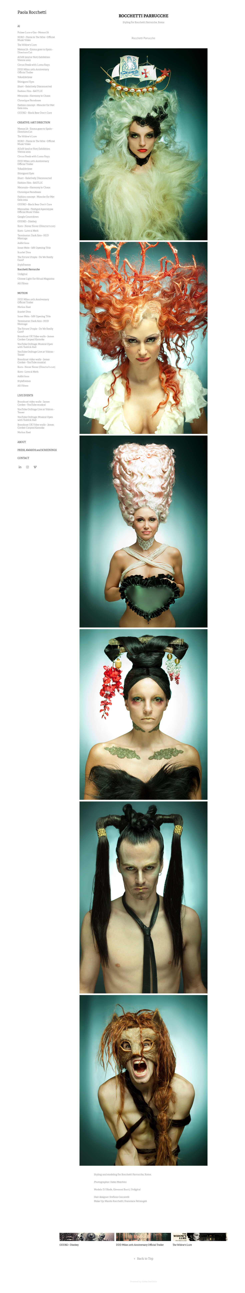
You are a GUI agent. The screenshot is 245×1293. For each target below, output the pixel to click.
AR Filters (23, 283)
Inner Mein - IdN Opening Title (34, 247)
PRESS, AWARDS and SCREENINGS (37, 450)
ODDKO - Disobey (27, 221)
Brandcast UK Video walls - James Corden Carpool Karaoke (36, 338)
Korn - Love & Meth (28, 230)
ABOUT (22, 442)
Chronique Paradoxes (29, 100)
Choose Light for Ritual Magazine (36, 278)
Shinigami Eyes (26, 81)
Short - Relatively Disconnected (35, 86)
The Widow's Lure (27, 44)
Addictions (23, 243)
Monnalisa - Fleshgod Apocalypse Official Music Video (35, 211)
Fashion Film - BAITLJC (30, 91)
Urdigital (22, 274)
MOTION (23, 293)
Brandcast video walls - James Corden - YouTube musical (34, 361)
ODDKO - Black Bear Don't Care (35, 112)
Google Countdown (28, 216)
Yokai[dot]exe (25, 77)
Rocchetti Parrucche (29, 269)
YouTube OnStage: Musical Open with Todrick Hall (35, 346)
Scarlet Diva (24, 252)
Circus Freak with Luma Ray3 (34, 64)
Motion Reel (24, 307)
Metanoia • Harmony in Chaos (34, 95)
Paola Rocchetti (32, 12)
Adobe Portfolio (149, 1281)
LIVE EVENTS (25, 395)
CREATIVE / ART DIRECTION (34, 122)
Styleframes (24, 264)
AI (19, 26)
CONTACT (23, 458)
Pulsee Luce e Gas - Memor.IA (33, 32)
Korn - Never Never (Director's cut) (36, 226)
